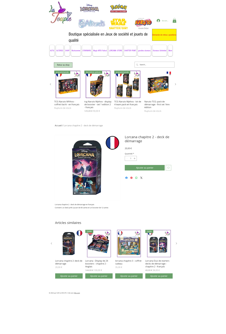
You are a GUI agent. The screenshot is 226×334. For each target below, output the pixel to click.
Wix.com (77, 293)
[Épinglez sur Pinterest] (131, 177)
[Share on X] (141, 177)
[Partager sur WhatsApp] (136, 177)
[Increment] (134, 158)
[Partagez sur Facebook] (126, 177)
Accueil (58, 125)
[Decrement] (126, 158)
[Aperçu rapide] (158, 84)
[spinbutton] (130, 158)
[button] (174, 20)
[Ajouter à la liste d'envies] (168, 167)
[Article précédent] (50, 84)
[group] (113, 93)
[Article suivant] (175, 84)
